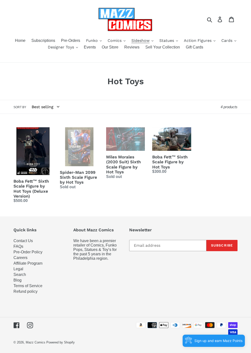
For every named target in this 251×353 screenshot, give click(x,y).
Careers (20, 258)
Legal (18, 269)
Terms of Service (27, 286)
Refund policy (25, 291)
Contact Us (23, 241)
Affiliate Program (27, 263)
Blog (17, 280)
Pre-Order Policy (27, 252)
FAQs (18, 246)
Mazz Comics (35, 342)
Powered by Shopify (60, 342)
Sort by (19, 107)
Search (19, 274)
